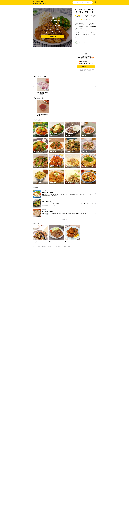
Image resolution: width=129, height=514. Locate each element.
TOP (34, 246)
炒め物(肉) (44, 246)
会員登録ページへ (53, 36)
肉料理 (38, 246)
